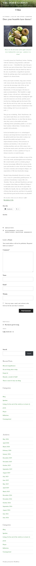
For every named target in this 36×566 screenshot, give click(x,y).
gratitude (19, 232)
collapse (19, 230)
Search (5, 349)
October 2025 (7, 465)
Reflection (9, 228)
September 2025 (7, 469)
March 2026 (6, 446)
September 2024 (7, 506)
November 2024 (7, 499)
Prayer (4, 411)
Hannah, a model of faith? (10, 377)
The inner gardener (24, 16)
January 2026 (7, 454)
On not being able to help (10, 369)
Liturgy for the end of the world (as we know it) (16, 404)
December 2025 (7, 458)
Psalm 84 (5, 373)
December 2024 (7, 495)
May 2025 (6, 484)
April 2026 (6, 443)
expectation (10, 232)
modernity (28, 232)
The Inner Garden (15, 2)
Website (5, 294)
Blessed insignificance (9, 366)
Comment (6, 250)
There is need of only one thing (12, 380)
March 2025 (6, 491)
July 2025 (5, 476)
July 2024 (5, 514)
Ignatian (5, 400)
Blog (4, 396)
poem (4, 408)
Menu (19, 10)
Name (4, 275)
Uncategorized (7, 419)
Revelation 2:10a (8, 200)
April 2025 (6, 488)
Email (4, 285)
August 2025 (6, 473)
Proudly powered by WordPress (11, 562)
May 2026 (6, 439)
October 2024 (7, 503)
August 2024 (6, 510)
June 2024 (6, 517)
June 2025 (6, 480)
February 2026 (7, 450)
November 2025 (7, 461)
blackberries (10, 230)
